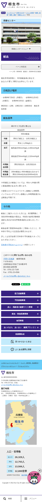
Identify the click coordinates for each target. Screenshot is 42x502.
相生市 (10, 372)
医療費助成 (19, 334)
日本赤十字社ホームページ (12, 245)
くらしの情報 (30, 13)
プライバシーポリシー (8, 366)
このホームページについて (10, 363)
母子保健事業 (20, 293)
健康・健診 (13, 15)
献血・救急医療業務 (20, 314)
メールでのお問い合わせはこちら (16, 276)
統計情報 (24, 475)
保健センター (22, 15)
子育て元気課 (8, 259)
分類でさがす (20, 13)
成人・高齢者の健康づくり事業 (19, 307)
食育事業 (20, 321)
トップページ (11, 13)
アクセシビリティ (23, 366)
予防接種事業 (20, 300)
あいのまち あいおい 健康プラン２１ (20, 327)
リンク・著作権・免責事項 (29, 363)
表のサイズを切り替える (21, 126)
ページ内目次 (21, 67)
